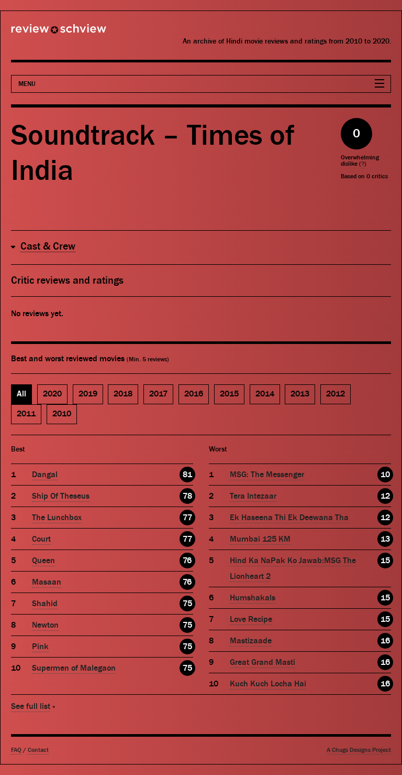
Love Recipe (251, 619)
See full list (30, 706)
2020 (52, 394)
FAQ (16, 750)
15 (385, 560)
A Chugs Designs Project (359, 750)
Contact (38, 750)
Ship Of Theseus (61, 496)
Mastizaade (251, 641)
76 (187, 560)
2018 (123, 394)
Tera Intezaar (253, 496)
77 (187, 517)
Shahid (45, 603)
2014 (264, 394)
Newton (45, 625)
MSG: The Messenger (267, 474)
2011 (26, 413)
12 (385, 496)
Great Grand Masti (262, 662)
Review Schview (41, 33)
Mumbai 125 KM (260, 539)
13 (385, 539)
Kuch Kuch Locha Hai (268, 684)
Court (41, 539)
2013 (300, 394)
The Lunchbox (57, 517)
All (21, 394)
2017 (158, 394)
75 (187, 603)
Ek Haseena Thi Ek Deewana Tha (289, 517)
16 (385, 641)
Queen (43, 560)
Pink (40, 646)
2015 (229, 394)
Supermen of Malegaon (74, 668)
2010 (61, 413)
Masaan (46, 582)
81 (187, 474)
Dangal (45, 474)
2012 (335, 394)
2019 (88, 394)
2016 (193, 394)
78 (187, 496)
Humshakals (252, 598)
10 (385, 474)
